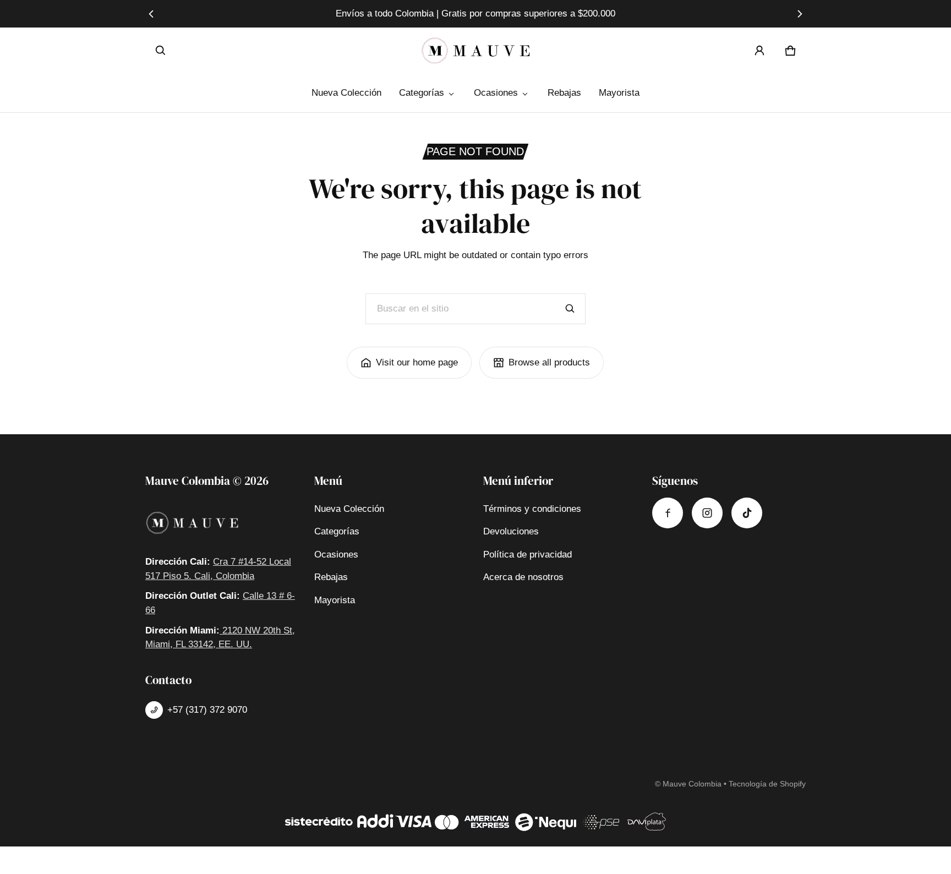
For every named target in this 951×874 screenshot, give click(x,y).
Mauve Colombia (692, 783)
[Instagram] (707, 513)
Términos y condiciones (532, 509)
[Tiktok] (746, 513)
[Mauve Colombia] (475, 50)
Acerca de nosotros (523, 577)
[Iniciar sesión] (759, 50)
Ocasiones (496, 93)
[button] (160, 50)
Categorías (421, 93)
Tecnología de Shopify (767, 783)
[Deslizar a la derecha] (799, 13)
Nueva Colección (346, 93)
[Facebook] (667, 513)
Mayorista (619, 93)
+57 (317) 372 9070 (207, 709)
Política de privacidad (527, 554)
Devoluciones (511, 531)
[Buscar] (570, 308)
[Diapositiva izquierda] (151, 13)
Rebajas (564, 93)
